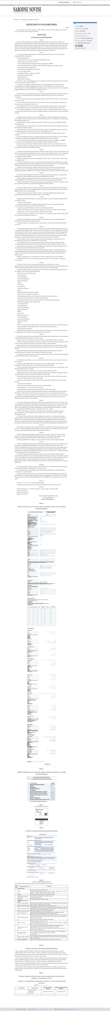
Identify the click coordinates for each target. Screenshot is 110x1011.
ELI (51, 1009)
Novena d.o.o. (76, 1009)
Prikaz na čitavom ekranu (80, 48)
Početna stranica (78, 2)
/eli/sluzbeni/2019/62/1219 (83, 43)
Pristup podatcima (43, 1009)
